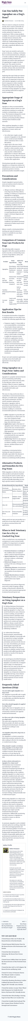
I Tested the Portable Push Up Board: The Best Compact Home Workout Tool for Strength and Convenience (13, 1003)
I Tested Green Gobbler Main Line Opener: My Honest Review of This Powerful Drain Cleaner (14, 962)
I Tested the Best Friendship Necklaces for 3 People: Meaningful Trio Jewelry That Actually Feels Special (14, 900)
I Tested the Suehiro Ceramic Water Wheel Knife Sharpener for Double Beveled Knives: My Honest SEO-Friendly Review (14, 990)
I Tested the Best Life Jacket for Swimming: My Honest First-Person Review (12, 954)
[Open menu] (25, 3)
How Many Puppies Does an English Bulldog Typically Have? (21, 925)
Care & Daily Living (19, 20)
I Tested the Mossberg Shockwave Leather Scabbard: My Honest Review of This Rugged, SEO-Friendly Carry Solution (14, 982)
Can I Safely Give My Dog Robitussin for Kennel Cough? (7, 924)
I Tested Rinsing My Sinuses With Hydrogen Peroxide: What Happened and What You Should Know (14, 906)
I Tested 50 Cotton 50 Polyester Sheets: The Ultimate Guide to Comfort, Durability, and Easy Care (13, 975)
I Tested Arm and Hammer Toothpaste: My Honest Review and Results (13, 911)
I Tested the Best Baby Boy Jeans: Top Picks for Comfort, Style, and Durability (13, 895)
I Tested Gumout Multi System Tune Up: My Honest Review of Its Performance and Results (14, 946)
